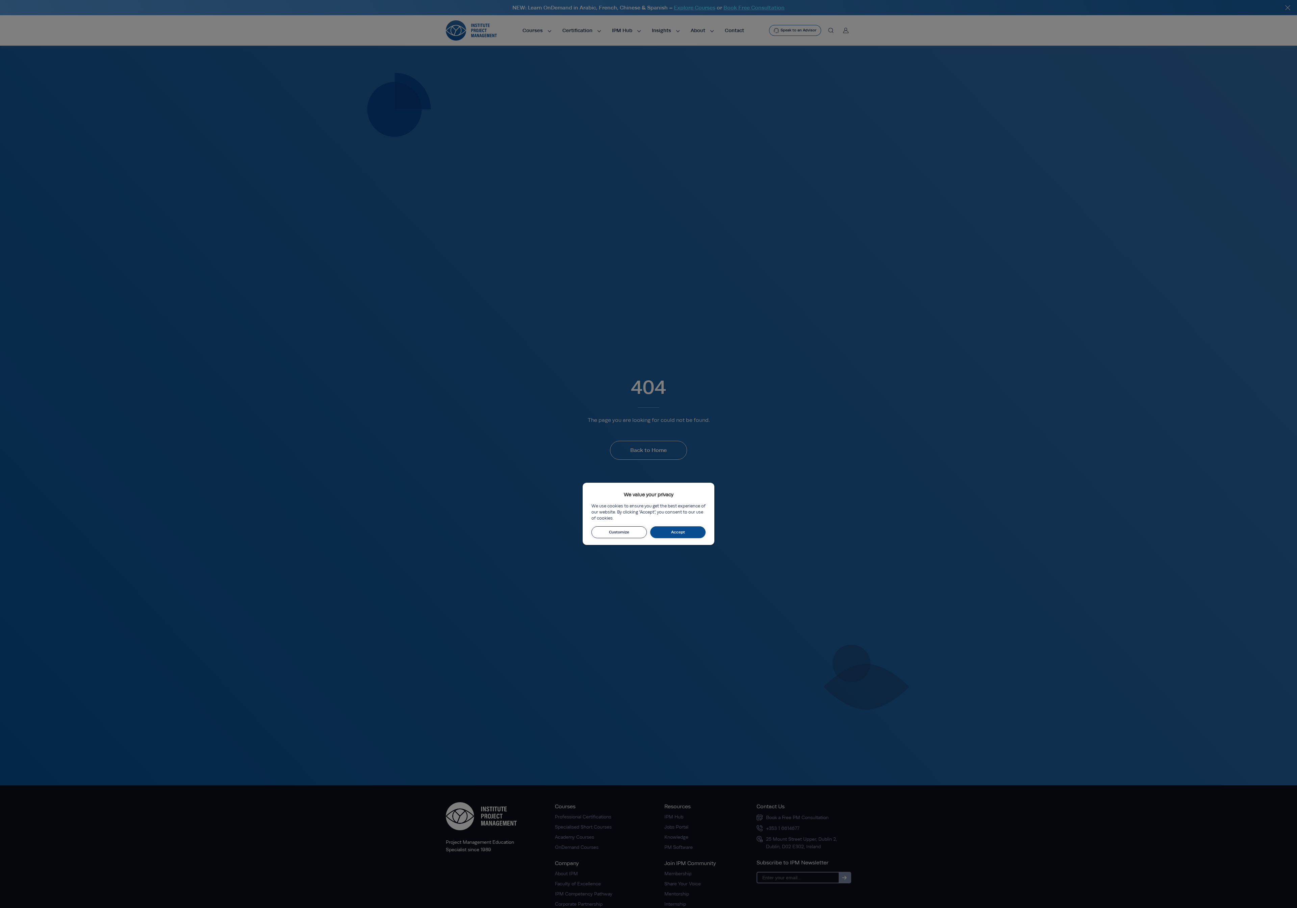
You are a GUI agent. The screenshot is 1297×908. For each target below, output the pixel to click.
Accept (678, 532)
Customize (619, 532)
